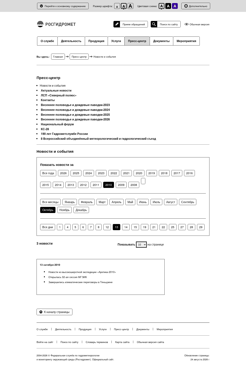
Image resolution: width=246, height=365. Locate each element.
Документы (161, 41)
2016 (189, 173)
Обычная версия (199, 24)
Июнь (143, 202)
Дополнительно (198, 6)
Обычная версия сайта (150, 342)
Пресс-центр (137, 41)
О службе (47, 41)
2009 (121, 185)
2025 (76, 173)
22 (163, 227)
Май (130, 202)
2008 (134, 185)
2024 (88, 173)
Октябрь (47, 210)
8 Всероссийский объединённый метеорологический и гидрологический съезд (98, 139)
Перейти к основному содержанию (65, 6)
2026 (63, 173)
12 (107, 227)
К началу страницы (57, 312)
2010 (108, 185)
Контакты (48, 100)
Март (102, 202)
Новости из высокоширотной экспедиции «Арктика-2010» (82, 272)
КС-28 (45, 129)
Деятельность (71, 41)
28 (191, 227)
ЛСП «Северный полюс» (59, 95)
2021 (126, 173)
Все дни (47, 227)
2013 (71, 185)
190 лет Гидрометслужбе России (64, 134)
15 (135, 227)
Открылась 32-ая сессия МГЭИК (67, 277)
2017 (177, 173)
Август (170, 202)
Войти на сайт (45, 342)
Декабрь (81, 210)
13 (116, 227)
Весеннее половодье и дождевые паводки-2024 (75, 110)
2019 (151, 173)
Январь (70, 202)
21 (154, 227)
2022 (114, 173)
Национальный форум (57, 124)
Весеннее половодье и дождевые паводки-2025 (75, 115)
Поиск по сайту (169, 24)
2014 (58, 185)
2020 (139, 173)
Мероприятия (186, 41)
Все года (48, 173)
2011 (96, 185)
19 (144, 227)
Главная (58, 56)
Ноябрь (64, 210)
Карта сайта (122, 342)
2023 (101, 173)
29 (200, 227)
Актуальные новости (56, 90)
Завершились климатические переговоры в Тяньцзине (80, 282)
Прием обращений (134, 24)
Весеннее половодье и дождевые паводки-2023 (75, 105)
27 (182, 227)
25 (172, 227)
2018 (164, 173)
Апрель (116, 202)
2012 (83, 185)
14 (126, 227)
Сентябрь (187, 202)
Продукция (96, 41)
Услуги (116, 41)
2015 (45, 185)
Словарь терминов (97, 342)
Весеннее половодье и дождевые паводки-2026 (75, 119)
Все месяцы (50, 202)
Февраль (87, 202)
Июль (156, 202)
